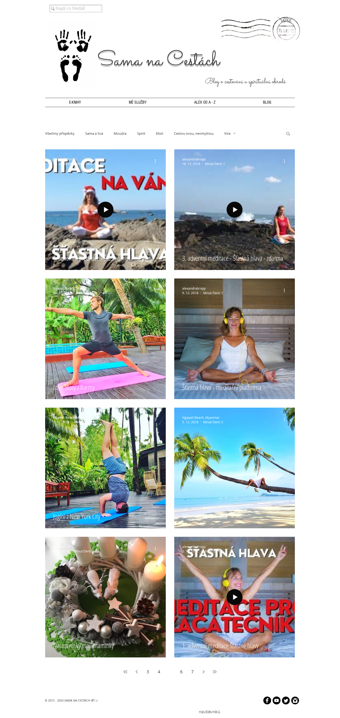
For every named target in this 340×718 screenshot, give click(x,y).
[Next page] (203, 672)
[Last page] (214, 672)
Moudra (120, 133)
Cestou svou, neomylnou (194, 133)
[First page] (125, 672)
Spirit (141, 133)
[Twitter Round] (286, 700)
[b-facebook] (267, 700)
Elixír (159, 133)
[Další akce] (157, 161)
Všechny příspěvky (60, 133)
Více (227, 133)
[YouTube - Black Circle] (276, 700)
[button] (288, 134)
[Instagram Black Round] (295, 700)
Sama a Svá (94, 133)
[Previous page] (136, 672)
